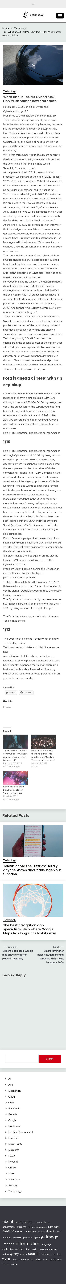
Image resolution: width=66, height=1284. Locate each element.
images (8, 1244)
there (14, 1259)
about (7, 1221)
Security (13, 1185)
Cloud (11, 1096)
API (10, 1084)
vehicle (45, 1260)
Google (12, 1120)
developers (30, 1231)
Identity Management (20, 1132)
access (18, 1222)
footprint (6, 1237)
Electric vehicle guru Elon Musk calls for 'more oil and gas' (13, 790)
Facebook (14, 1108)
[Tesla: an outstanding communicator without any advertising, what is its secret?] (15, 742)
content (8, 1231)
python (5, 1254)
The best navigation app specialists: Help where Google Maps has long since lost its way (29, 929)
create (19, 1231)
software (45, 1254)
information (28, 1243)
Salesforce (14, 1179)
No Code (13, 1161)
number (19, 1249)
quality (14, 1254)
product (41, 1249)
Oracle (12, 1167)
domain (50, 1231)
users (30, 1259)
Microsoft (13, 1149)
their (6, 1259)
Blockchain (14, 1090)
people (34, 1249)
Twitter (22, 1259)
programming (51, 1249)
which (5, 1264)
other (27, 1249)
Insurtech (13, 1138)
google (39, 1237)
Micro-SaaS (15, 1143)
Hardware (14, 1126)
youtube (14, 1264)
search (34, 1253)
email (59, 1231)
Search (49, 1058)
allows (37, 1222)
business (21, 1226)
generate (17, 1237)
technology (56, 1254)
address (28, 1222)
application (45, 1222)
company (54, 1226)
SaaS (11, 1173)
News (11, 1155)
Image (52, 1236)
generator (27, 1237)
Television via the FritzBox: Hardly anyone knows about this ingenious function (32, 870)
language (46, 1244)
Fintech (12, 1114)
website (56, 1259)
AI (9, 1078)
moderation (8, 1249)
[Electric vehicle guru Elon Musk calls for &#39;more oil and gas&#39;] (15, 778)
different (41, 1231)
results (23, 1254)
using (37, 1259)
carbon (31, 1227)
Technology (9, 91)
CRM (11, 1102)
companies (41, 1227)
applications (9, 1226)
